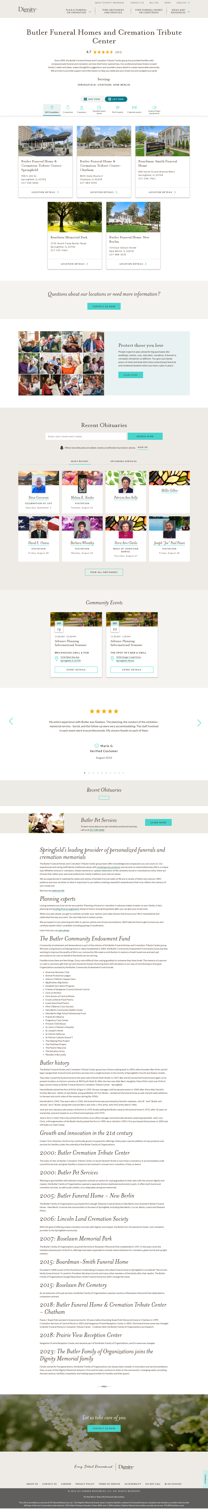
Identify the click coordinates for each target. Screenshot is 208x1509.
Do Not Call (153, 1484)
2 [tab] (89, 773)
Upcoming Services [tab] (124, 461)
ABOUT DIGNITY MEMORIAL (110, 3)
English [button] (181, 3)
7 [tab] (110, 773)
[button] (182, 3)
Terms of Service (109, 1484)
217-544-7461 (147, 178)
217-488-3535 (117, 254)
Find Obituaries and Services (113, 11)
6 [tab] (106, 773)
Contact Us (49, 1484)
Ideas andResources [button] (178, 11)
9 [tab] (119, 773)
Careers (66, 1484)
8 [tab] (114, 773)
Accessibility (133, 1484)
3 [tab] (93, 773)
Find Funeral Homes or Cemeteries (149, 11)
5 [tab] (101, 773)
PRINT (168, 3)
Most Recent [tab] (79, 461)
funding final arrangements (66, 908)
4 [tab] (97, 773)
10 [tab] (123, 773)
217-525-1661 (59, 250)
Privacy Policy (85, 1484)
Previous (10, 726)
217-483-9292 (88, 182)
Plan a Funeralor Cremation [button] (76, 11)
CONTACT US (137, 3)
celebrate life (58, 890)
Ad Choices (174, 1484)
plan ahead (63, 930)
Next (196, 721)
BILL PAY (154, 3)
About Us (32, 1484)
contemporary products (108, 867)
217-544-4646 (29, 182)
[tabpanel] (104, 739)
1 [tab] (84, 773)
